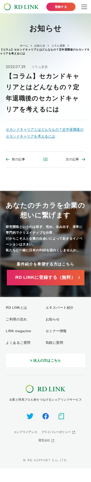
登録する (61, 7)
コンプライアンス (25, 432)
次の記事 (72, 159)
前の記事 (18, 159)
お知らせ (53, 319)
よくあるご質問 (18, 343)
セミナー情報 (56, 331)
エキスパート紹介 (60, 307)
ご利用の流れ (16, 319)
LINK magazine (18, 331)
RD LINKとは (16, 307)
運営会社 (44, 440)
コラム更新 (39, 67)
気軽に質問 (54, 343)
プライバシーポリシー (56, 432)
